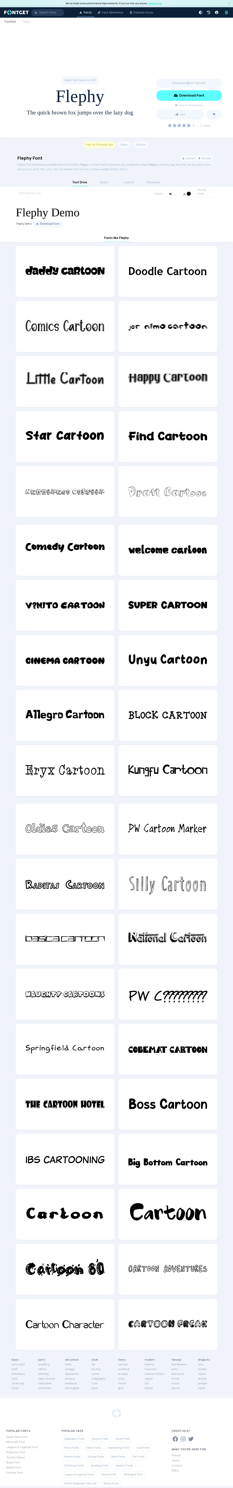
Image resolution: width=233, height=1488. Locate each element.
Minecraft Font (15, 1442)
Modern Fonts (72, 1456)
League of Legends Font (22, 1447)
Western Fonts (124, 1465)
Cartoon (141, 144)
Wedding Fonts (99, 1465)
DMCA (175, 1470)
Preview (202, 190)
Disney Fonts (111, 1483)
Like (182, 114)
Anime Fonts (108, 1474)
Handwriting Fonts (118, 1447)
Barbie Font (13, 1467)
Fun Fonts (138, 1456)
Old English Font (133, 1474)
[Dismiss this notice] (229, 3)
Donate (206, 158)
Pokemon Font (15, 1452)
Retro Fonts (118, 1456)
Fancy (124, 144)
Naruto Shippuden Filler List (80, 1483)
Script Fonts (122, 1438)
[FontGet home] (15, 12)
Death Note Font (16, 1437)
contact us (155, 3)
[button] (201, 12)
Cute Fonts (143, 1447)
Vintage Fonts (96, 1456)
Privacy (176, 1455)
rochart (190, 158)
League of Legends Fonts (79, 1474)
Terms (175, 1460)
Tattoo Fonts (93, 1447)
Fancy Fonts (71, 1447)
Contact (177, 1465)
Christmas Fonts (74, 1465)
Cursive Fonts (100, 1438)
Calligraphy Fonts (74, 1438)
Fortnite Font (14, 1472)
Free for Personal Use (99, 144)
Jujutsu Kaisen (15, 1457)
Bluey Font (13, 1462)
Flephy (84, 164)
